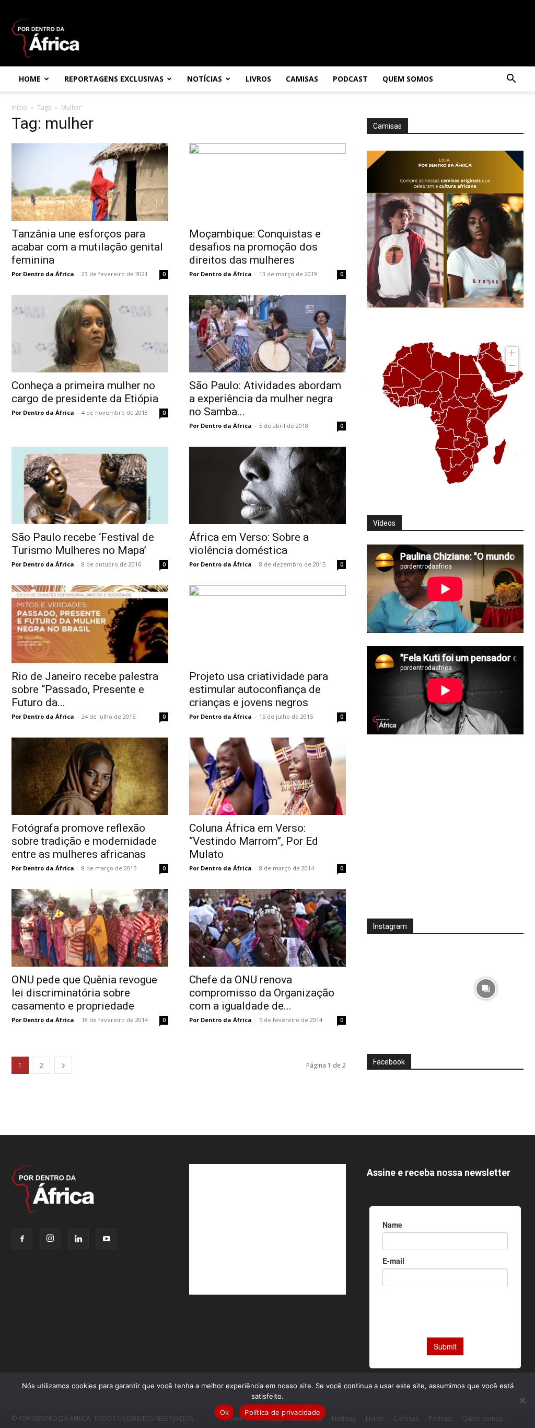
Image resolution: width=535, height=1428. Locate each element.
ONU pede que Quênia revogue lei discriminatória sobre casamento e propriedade (84, 992)
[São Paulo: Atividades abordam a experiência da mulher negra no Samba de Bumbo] (267, 333)
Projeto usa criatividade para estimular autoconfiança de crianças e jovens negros (258, 689)
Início (19, 107)
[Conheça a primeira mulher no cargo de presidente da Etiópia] (89, 333)
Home (30, 79)
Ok (224, 1412)
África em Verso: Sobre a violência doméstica (249, 544)
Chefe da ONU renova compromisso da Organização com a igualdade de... (261, 992)
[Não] (522, 1400)
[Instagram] (50, 1238)
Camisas (302, 79)
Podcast (350, 79)
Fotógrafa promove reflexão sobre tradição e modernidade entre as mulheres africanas (84, 841)
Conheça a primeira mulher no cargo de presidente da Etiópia (84, 392)
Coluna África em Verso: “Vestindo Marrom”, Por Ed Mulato (253, 841)
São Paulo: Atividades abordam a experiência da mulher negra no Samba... (265, 398)
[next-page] (63, 1065)
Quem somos (407, 79)
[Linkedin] (78, 1239)
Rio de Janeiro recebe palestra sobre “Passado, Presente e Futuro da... (84, 689)
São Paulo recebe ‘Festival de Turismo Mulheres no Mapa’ (82, 544)
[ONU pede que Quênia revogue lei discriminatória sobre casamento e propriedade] (89, 928)
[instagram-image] (405, 986)
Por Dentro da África (42, 274)
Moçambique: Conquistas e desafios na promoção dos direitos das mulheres (255, 247)
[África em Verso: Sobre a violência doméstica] (267, 485)
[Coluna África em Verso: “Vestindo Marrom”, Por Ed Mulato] (267, 776)
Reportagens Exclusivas (114, 79)
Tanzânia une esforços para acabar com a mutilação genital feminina (87, 247)
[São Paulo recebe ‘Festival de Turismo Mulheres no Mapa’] (89, 485)
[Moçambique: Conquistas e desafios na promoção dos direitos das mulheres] (267, 182)
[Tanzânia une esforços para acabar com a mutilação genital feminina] (89, 182)
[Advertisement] (445, 833)
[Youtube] (106, 1239)
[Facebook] (21, 1239)
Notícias (204, 79)
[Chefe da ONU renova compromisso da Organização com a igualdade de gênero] (267, 928)
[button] (511, 80)
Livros (258, 79)
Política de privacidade (282, 1412)
